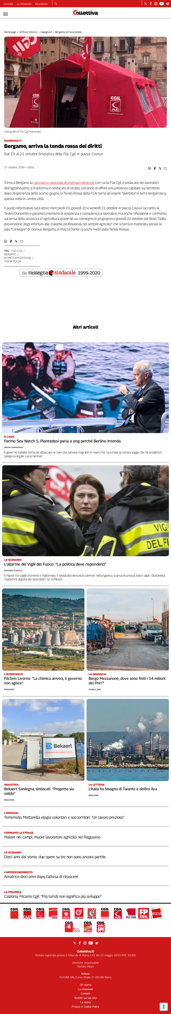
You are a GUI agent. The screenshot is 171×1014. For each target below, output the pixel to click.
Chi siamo (85, 984)
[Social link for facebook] (150, 3)
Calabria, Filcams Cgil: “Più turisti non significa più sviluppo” (53, 896)
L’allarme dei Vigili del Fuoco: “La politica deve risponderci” (55, 564)
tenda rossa (12, 261)
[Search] (55, 4)
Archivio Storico (28, 31)
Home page (10, 31)
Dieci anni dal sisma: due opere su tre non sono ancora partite (55, 856)
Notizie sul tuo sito (85, 997)
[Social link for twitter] (145, 3)
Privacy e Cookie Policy (85, 1006)
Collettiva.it (85, 951)
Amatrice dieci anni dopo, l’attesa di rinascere (41, 876)
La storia (85, 1002)
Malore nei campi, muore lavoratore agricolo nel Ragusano (52, 837)
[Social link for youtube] (162, 3)
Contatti (8, 3)
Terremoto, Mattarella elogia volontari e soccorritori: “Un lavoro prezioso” (64, 817)
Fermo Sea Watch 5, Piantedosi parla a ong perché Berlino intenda (62, 441)
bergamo (10, 254)
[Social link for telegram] (167, 3)
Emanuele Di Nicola (13, 570)
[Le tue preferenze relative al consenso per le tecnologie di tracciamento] (164, 1007)
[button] (149, 168)
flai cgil (16, 250)
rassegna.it (46, 31)
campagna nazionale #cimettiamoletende (63, 183)
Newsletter (41, 3)
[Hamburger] (5, 14)
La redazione (24, 3)
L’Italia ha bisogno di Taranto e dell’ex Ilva (123, 789)
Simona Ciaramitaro (13, 447)
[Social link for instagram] (155, 3)
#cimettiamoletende (17, 257)
